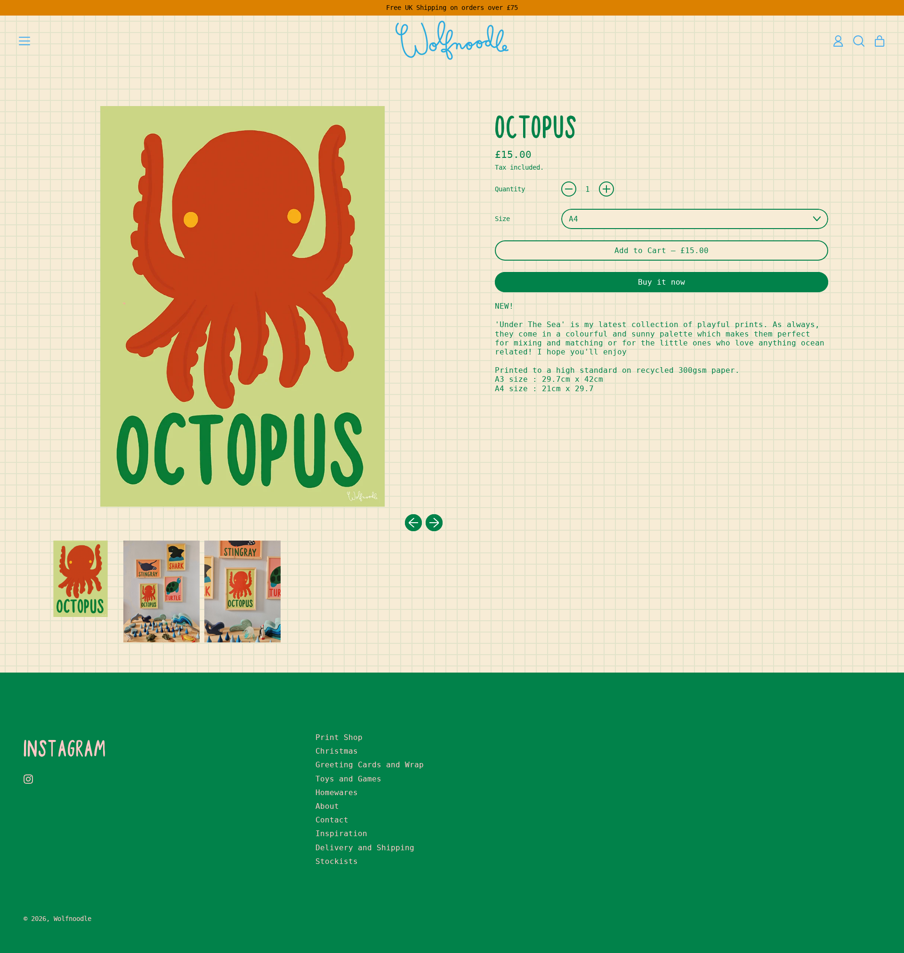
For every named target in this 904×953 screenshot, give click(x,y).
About (327, 806)
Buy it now (661, 282)
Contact (331, 819)
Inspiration (341, 833)
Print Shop (339, 737)
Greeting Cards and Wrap (369, 764)
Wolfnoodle (72, 918)
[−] (568, 189)
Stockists (336, 861)
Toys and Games (348, 778)
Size (502, 218)
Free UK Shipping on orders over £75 (452, 7)
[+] (606, 189)
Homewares (336, 792)
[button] (858, 41)
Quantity (510, 189)
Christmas (336, 751)
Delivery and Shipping (364, 847)
